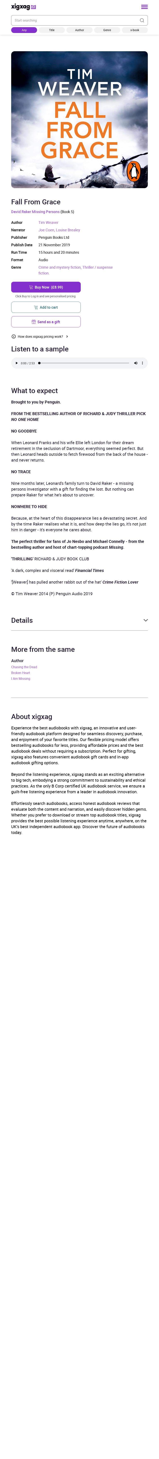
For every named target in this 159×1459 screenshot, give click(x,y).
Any (24, 30)
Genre (107, 30)
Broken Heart (20, 672)
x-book (134, 30)
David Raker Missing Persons (35, 211)
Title (51, 30)
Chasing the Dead (24, 667)
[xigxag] (23, 6)
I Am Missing (20, 678)
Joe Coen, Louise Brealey (59, 229)
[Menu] (144, 7)
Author (79, 30)
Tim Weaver (48, 222)
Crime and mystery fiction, (60, 267)
